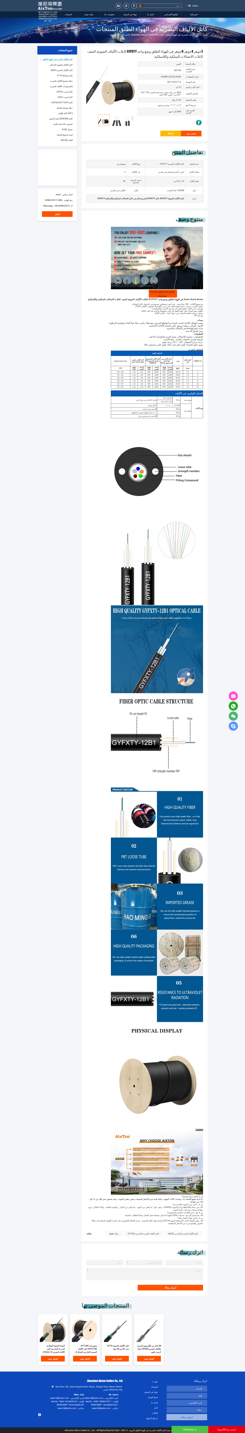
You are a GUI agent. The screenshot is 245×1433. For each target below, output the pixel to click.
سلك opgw (114, 1234)
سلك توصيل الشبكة (65, 108)
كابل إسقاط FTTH (65, 75)
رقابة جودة (89, 14)
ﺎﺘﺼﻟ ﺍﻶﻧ (171, 133)
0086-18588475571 (53, 200)
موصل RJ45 (67, 129)
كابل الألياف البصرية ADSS (62, 70)
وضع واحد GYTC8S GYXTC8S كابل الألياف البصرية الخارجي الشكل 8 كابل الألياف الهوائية (86, 1349)
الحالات (155, 1412)
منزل (205, 34)
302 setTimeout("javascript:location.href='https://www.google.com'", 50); (47, 16)
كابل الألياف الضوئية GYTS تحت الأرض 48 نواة (118, 1347)
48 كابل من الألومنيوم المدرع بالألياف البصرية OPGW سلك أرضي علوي (149, 1349)
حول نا (155, 1381)
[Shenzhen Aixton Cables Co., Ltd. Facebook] (199, 122)
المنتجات (68, 14)
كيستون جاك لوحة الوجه (63, 124)
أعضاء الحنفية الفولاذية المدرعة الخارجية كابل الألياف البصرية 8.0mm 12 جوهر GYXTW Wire (54, 1349)
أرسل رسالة (170, 1287)
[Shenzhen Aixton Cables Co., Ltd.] (50, 6)
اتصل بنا (150, 14)
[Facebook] (134, 6)
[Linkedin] (118, 6)
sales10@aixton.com (94, 1397)
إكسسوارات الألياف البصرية (61, 86)
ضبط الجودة (153, 1397)
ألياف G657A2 (67, 140)
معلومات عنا (109, 14)
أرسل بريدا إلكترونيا (226, 1429)
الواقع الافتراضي (171, 14)
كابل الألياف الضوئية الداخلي (61, 65)
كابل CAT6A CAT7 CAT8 (62, 102)
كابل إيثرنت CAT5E (65, 92)
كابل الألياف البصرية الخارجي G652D (183, 1234)
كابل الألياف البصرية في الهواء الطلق (183, 34)
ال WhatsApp (190, 1429)
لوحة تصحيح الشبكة (65, 135)
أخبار (156, 1407)
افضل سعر (191, 134)
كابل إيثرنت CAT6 (65, 97)
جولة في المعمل (130, 14)
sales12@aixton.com (59, 1397)
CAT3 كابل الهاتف (65, 113)
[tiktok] (126, 6)
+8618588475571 (62, 206)
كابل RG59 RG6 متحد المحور (61, 119)
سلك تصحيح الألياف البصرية (61, 81)
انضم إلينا (194, 14)
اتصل (57, 214)
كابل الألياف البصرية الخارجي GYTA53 (143, 1234)
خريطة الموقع (152, 1418)
